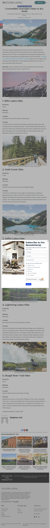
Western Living (31, 265)
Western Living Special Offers (34, 267)
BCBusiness (30, 269)
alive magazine (31, 275)
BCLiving (30, 271)
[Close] (48, 241)
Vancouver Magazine (32, 273)
